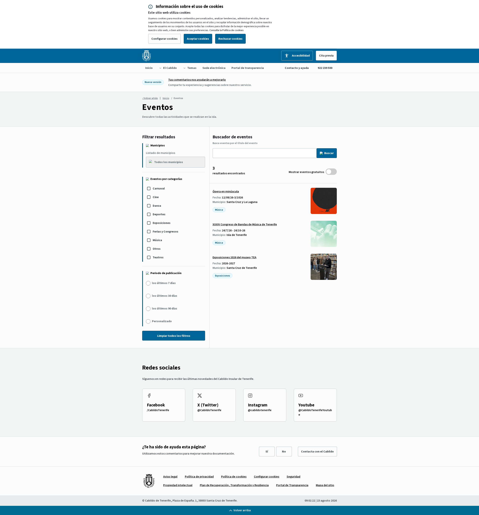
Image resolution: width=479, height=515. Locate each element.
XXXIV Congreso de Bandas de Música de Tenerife (245, 224)
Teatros (158, 257)
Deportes (159, 214)
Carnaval (159, 188)
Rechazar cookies (230, 39)
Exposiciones (161, 223)
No (284, 451)
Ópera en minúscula (226, 191)
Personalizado (162, 321)
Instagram (257, 405)
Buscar (329, 153)
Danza (157, 206)
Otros (157, 249)
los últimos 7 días (164, 283)
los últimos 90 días (164, 308)
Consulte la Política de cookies (226, 30)
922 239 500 (325, 68)
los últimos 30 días (164, 296)
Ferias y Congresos (165, 232)
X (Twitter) (208, 405)
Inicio (166, 98)
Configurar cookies (164, 39)
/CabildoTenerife (158, 410)
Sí (267, 451)
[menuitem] (149, 68)
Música (157, 240)
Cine (156, 197)
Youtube (306, 405)
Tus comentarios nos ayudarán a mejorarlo (197, 80)
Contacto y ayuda (297, 68)
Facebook (156, 405)
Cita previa (326, 56)
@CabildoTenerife (209, 410)
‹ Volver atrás (150, 98)
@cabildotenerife (259, 410)
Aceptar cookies (198, 39)
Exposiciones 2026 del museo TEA (234, 257)
